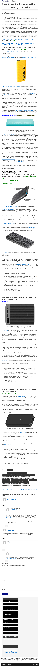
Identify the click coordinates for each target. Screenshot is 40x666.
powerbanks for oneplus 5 (16, 481)
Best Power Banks (10, 469)
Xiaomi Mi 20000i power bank (11, 558)
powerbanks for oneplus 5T (24, 481)
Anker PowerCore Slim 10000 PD (11, 206)
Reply (3, 505)
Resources (6, 622)
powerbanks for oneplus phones (7, 485)
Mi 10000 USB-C (5, 330)
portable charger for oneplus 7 (17, 478)
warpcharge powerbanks (26, 485)
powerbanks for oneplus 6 (6, 483)
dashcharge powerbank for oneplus (21, 474)
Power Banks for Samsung (8, 617)
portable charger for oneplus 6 (25, 476)
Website (3, 589)
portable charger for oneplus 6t (7, 478)
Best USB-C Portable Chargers (7, 489)
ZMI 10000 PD (6, 252)
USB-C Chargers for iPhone (8, 630)
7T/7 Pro (32, 39)
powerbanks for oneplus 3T (6, 481)
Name (3, 580)
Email (3, 585)
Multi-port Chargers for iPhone (9, 609)
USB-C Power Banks (7, 632)
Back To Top (35, 664)
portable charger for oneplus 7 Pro (28, 478)
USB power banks (7, 627)
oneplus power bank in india (6, 476)
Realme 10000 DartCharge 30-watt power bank (11, 86)
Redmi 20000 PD (23, 432)
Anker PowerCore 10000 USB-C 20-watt (10, 639)
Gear (5, 606)
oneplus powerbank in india (16, 476)
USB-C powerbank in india (17, 485)
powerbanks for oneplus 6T (15, 483)
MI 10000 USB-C (5, 301)
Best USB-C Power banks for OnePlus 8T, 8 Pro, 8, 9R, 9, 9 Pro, (16, 39)
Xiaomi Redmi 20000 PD (22, 396)
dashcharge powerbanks (31, 474)
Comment (4, 567)
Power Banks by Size (7, 611)
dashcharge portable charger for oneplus (8, 474)
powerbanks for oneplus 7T (24, 483)
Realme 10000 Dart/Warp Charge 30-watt (11, 51)
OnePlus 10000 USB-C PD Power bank (29, 57)
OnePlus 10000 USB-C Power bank (8, 134)
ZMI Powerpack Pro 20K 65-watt (11, 652)
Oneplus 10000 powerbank (10, 517)
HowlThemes (9, 664)
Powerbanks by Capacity (8, 619)
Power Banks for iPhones (8, 614)
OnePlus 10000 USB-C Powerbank (9, 115)
